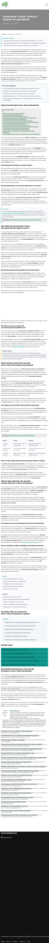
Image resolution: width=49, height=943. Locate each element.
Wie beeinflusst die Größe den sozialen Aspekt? (12, 114)
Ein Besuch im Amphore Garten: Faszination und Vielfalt (15, 810)
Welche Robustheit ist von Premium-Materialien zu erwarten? (15, 116)
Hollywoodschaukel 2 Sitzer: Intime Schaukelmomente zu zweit (18, 753)
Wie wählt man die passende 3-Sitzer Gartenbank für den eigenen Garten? (19, 117)
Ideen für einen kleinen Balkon (30, 542)
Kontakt (3, 941)
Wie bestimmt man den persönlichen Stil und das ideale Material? (16, 127)
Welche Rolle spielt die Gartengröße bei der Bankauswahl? (15, 119)
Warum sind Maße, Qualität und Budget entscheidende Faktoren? (16, 129)
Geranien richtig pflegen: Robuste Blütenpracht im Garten (16, 779)
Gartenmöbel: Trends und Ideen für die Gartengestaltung (16, 792)
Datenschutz (22, 941)
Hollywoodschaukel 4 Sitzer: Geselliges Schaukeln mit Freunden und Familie (21, 744)
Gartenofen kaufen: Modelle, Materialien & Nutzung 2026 (16, 761)
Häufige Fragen (6, 132)
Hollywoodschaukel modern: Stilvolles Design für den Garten (17, 797)
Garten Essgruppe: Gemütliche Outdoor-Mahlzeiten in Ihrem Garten (19, 784)
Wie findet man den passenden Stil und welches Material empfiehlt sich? (18, 120)
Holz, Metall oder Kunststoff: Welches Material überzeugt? (15, 123)
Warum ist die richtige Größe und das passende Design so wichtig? (16, 125)
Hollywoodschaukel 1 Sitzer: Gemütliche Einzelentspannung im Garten (19, 735)
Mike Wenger (6, 23)
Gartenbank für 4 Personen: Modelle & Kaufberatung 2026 (16, 731)
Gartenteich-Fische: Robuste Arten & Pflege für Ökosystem (16, 775)
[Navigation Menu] (46, 5)
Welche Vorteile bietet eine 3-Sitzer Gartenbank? (13, 113)
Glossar (28, 941)
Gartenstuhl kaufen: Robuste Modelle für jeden (13, 801)
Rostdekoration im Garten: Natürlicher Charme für (14, 806)
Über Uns (8, 941)
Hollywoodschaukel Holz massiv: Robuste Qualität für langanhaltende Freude (21, 748)
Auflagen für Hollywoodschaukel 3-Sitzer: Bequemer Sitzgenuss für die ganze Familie (24, 757)
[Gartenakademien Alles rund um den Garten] (5, 5)
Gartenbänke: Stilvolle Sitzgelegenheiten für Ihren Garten (16, 788)
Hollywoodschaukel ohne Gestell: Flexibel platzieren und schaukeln (19, 814)
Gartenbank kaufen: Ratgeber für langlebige (12, 739)
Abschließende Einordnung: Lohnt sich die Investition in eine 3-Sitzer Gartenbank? (21, 134)
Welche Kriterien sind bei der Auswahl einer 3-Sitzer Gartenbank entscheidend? (21, 122)
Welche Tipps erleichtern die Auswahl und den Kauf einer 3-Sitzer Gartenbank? (21, 126)
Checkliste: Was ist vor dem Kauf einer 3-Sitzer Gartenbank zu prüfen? (19, 130)
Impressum (15, 941)
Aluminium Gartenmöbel (18, 346)
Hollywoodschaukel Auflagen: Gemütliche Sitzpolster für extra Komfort (20, 770)
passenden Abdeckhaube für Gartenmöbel (13, 213)
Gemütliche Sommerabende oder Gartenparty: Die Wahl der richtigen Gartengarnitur (23, 766)
